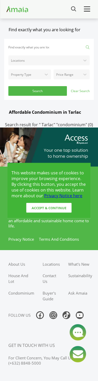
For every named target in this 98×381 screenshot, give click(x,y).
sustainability (80, 275)
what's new (78, 264)
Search (37, 91)
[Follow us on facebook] (40, 315)
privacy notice (21, 239)
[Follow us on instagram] (53, 315)
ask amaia (77, 293)
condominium (21, 293)
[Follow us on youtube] (80, 315)
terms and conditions (59, 239)
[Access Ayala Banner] (49, 147)
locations (51, 264)
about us (16, 264)
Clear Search (80, 91)
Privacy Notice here (63, 196)
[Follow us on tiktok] (66, 315)
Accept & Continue (49, 207)
